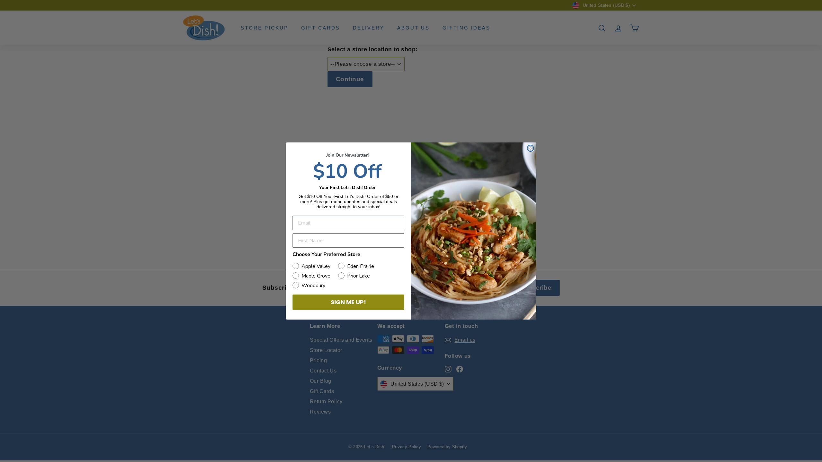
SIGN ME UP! (348, 302)
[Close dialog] (530, 148)
